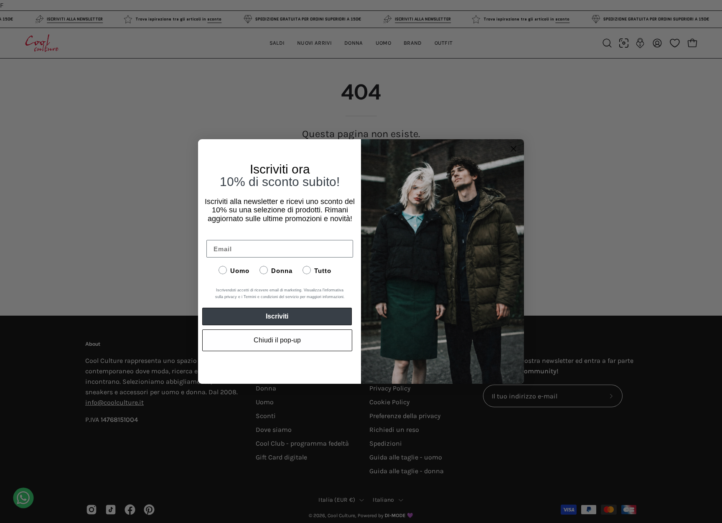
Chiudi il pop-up (277, 340)
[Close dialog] (513, 149)
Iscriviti (277, 316)
